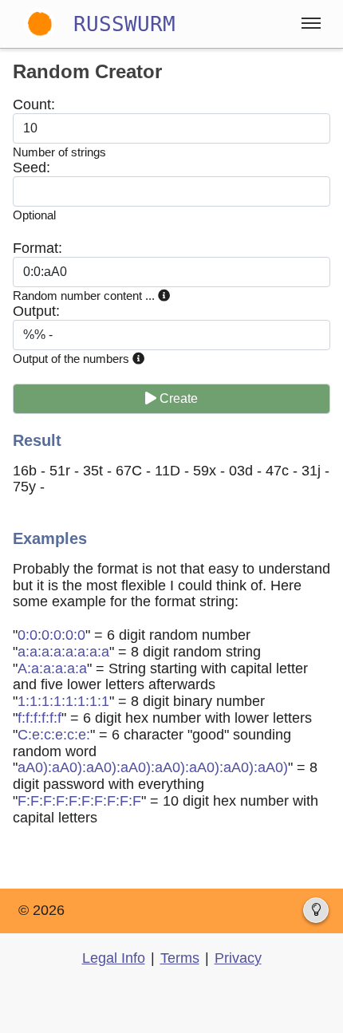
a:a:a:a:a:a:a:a (63, 652)
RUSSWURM (124, 23)
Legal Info (113, 958)
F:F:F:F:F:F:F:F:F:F (79, 801)
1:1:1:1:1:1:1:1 (63, 701)
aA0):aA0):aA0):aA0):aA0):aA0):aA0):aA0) (153, 767)
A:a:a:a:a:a (52, 668)
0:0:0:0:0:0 (51, 635)
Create (177, 398)
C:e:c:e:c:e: (54, 735)
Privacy (238, 958)
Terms (179, 958)
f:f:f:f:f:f (39, 718)
